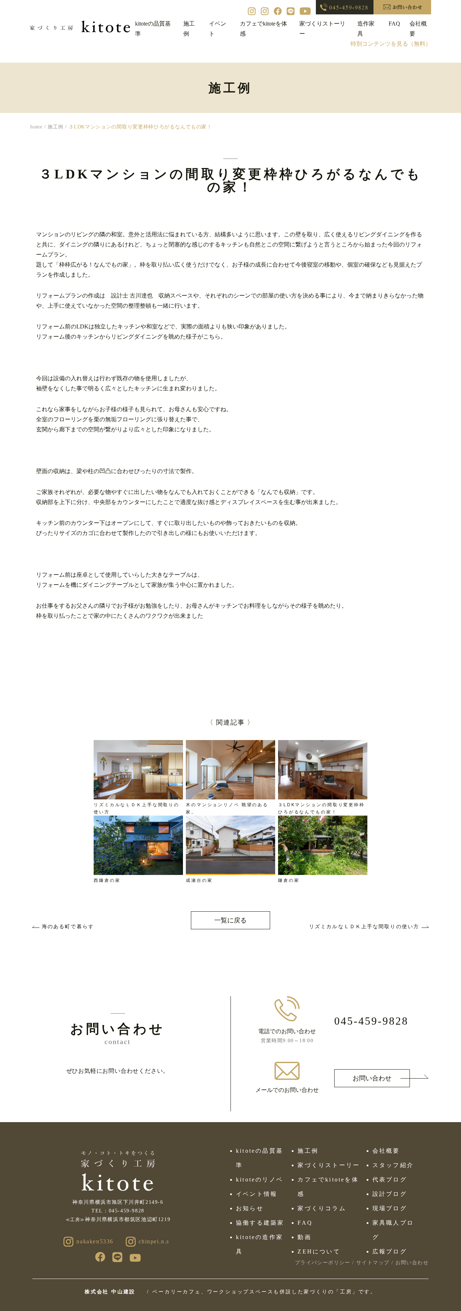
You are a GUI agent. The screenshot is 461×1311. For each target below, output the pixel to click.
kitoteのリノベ (259, 1179)
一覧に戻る (230, 920)
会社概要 (386, 1151)
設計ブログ (389, 1194)
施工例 (307, 1151)
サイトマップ (372, 1262)
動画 (304, 1237)
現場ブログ (389, 1208)
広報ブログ (389, 1251)
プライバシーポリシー (322, 1262)
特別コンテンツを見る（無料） (390, 44)
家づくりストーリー (328, 1165)
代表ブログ (389, 1179)
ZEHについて (318, 1251)
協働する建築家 (260, 1223)
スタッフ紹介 (393, 1165)
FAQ (394, 24)
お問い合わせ (372, 1078)
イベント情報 (256, 1194)
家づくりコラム (321, 1208)
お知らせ (250, 1208)
